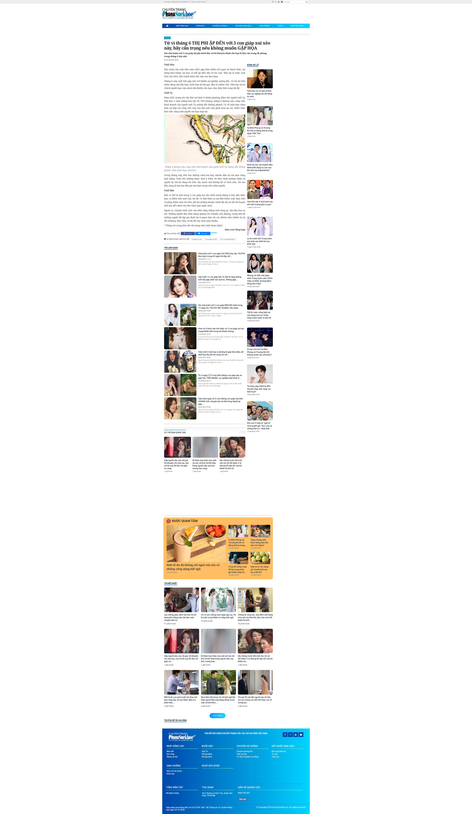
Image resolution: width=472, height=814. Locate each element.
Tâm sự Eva (242, 754)
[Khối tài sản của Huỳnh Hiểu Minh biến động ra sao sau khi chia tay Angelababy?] (260, 152)
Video (280, 26)
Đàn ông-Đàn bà (279, 751)
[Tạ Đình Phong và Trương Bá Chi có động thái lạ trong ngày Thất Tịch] (260, 115)
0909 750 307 (244, 793)
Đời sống (170, 754)
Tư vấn (275, 754)
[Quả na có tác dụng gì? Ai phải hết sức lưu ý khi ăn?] (260, 558)
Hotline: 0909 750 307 (198, 2)
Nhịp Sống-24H (182, 26)
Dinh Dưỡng (264, 26)
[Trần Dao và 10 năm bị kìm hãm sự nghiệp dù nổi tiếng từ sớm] (260, 78)
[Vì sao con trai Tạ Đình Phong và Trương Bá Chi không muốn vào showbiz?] (260, 337)
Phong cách (207, 757)
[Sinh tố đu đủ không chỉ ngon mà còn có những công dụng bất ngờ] (196, 543)
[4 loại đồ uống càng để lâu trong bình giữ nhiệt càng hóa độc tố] (238, 558)
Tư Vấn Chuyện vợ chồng (247, 757)
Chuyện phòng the (245, 751)
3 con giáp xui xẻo (211, 239)
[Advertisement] (259, 476)
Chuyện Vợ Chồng (219, 26)
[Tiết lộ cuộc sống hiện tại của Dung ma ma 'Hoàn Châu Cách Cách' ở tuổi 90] (260, 300)
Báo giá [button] (242, 799)
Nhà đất (170, 751)
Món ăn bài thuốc (174, 771)
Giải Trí (167, 38)
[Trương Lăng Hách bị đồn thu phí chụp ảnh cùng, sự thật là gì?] (260, 374)
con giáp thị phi (196, 239)
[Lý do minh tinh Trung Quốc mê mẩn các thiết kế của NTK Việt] (260, 226)
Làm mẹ (275, 757)
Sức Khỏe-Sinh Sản (243, 26)
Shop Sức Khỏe (297, 26)
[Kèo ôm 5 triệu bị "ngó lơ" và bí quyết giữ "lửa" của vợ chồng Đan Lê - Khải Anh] (260, 410)
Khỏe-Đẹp (200, 26)
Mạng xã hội (172, 757)
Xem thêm (217, 715)
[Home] (167, 26)
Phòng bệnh (207, 754)
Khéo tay (170, 774)
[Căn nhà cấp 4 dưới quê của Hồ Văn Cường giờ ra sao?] (260, 189)
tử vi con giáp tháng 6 (227, 239)
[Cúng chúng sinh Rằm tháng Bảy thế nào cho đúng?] (260, 531)
